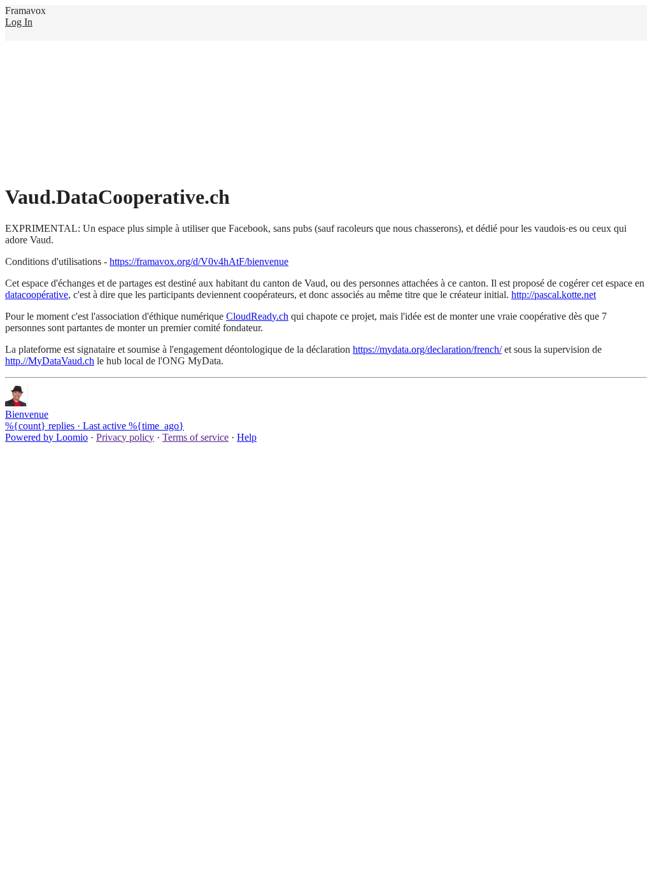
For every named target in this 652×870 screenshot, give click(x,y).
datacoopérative (36, 294)
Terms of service (195, 437)
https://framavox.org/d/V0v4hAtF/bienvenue (199, 261)
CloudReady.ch (257, 316)
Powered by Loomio (46, 437)
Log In (18, 22)
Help (247, 437)
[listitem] (326, 407)
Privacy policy (125, 437)
